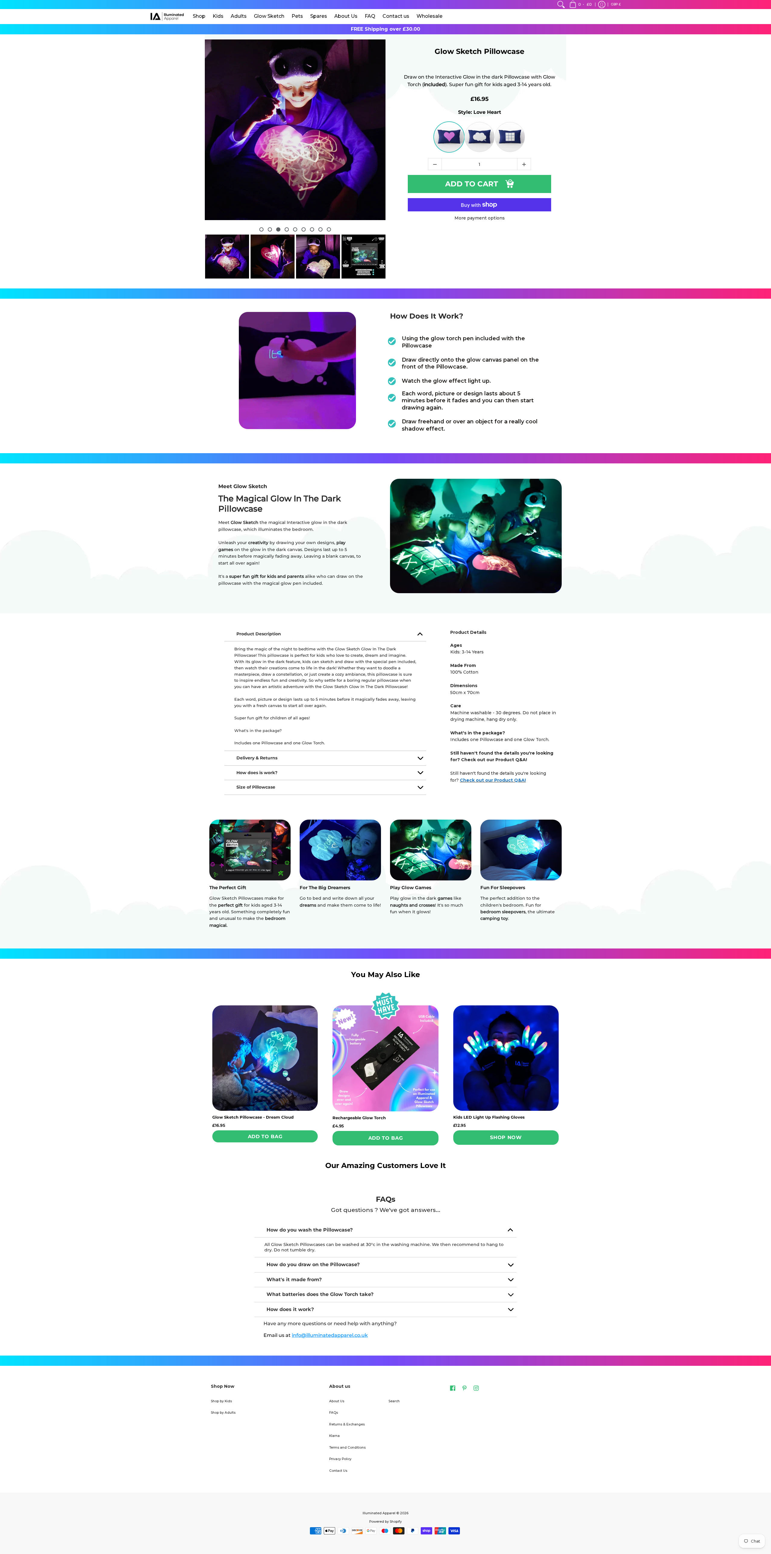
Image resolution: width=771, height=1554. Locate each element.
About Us (336, 1401)
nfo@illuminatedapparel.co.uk (330, 1335)
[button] (581, 4)
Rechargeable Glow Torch (359, 1117)
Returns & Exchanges (347, 1424)
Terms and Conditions (347, 1448)
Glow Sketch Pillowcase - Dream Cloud (253, 1117)
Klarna (334, 1436)
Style (479, 112)
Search (394, 1401)
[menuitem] (561, 4)
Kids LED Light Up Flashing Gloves (489, 1117)
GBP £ (616, 4)
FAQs (333, 1413)
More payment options (479, 218)
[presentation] (202, 137)
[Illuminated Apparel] (167, 16)
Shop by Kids (221, 1401)
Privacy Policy (340, 1459)
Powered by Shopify (385, 1522)
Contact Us (338, 1471)
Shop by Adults (223, 1413)
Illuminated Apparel (379, 1513)
